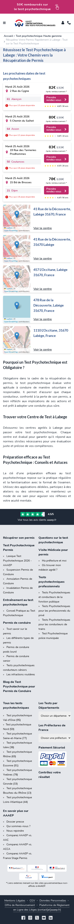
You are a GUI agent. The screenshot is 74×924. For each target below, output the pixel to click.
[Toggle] (62, 23)
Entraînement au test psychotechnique (18, 602)
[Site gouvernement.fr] (37, 868)
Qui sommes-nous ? (18, 826)
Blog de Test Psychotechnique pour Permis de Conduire (19, 686)
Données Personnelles (52, 900)
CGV (32, 900)
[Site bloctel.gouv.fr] (47, 876)
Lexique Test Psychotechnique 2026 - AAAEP (17, 560)
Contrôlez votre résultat (50, 774)
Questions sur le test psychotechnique (53, 540)
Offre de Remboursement (20, 905)
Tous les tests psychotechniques (16, 705)
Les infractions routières (20, 674)
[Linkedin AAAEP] (51, 918)
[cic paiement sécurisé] (55, 759)
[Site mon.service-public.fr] (57, 868)
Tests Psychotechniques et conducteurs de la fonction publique (54, 597)
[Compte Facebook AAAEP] (23, 918)
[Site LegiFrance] (16, 868)
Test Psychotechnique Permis (19, 547)
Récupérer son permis (19, 538)
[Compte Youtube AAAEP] (44, 918)
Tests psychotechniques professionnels (52, 581)
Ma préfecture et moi (54, 560)
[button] (16, 214)
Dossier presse (15, 821)
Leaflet (9, 228)
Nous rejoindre (15, 831)
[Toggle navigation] (4, 23)
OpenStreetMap (11, 230)
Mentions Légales (14, 900)
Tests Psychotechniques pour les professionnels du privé (54, 610)
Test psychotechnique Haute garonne (39, 36)
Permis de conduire (17, 623)
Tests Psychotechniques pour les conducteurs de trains (54, 624)
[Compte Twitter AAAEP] (37, 918)
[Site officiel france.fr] (28, 876)
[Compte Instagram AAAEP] (30, 918)
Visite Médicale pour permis (53, 552)
